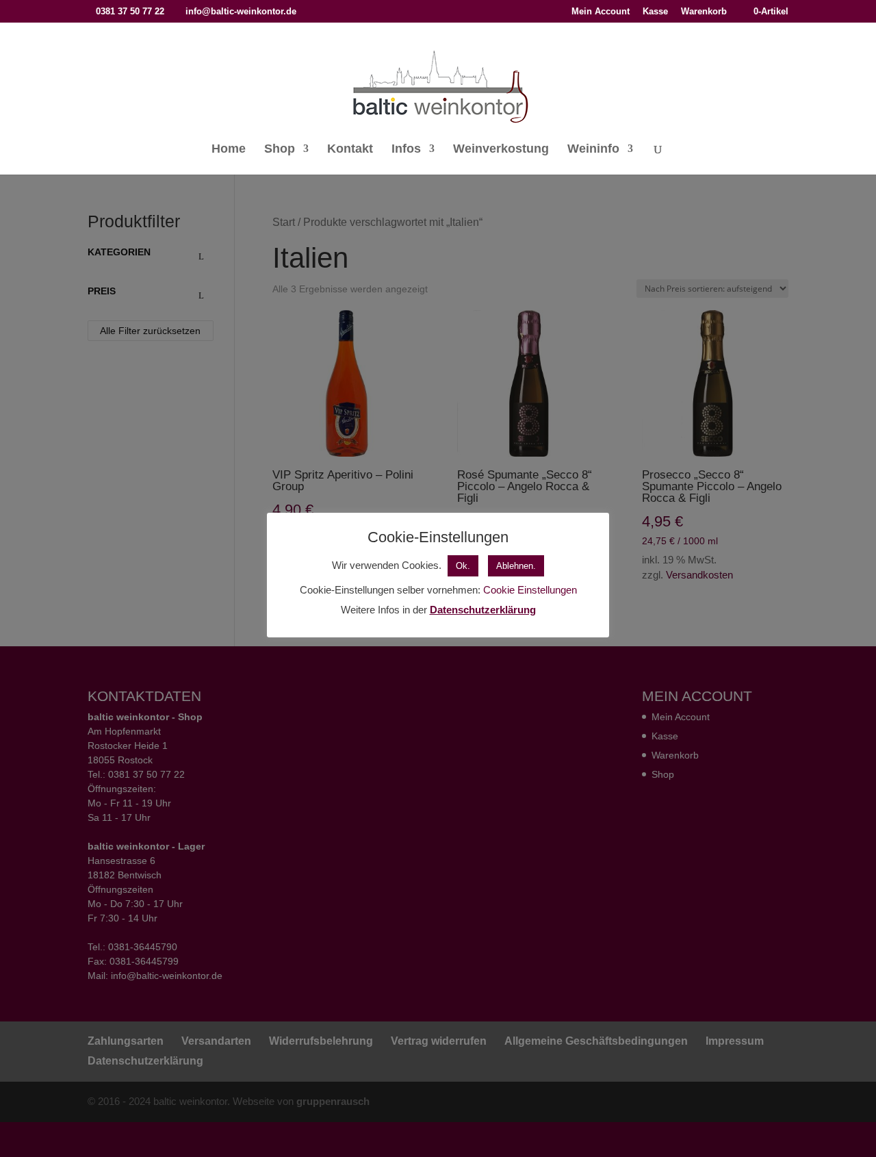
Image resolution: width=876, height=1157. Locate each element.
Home (228, 149)
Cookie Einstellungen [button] (530, 590)
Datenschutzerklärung (483, 609)
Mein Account (600, 11)
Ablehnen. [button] (516, 566)
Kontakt (350, 149)
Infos (406, 149)
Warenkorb (704, 11)
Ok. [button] (463, 566)
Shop (279, 149)
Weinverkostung (501, 149)
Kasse (655, 11)
